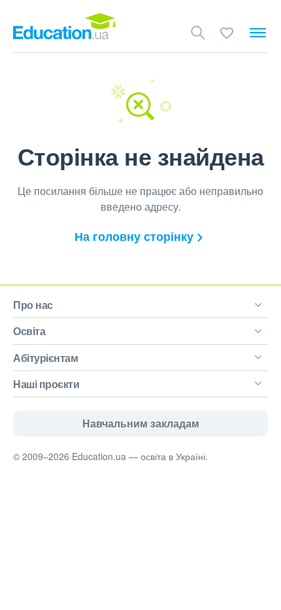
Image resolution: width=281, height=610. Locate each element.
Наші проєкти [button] (46, 383)
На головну (133, 236)
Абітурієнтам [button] (45, 357)
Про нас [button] (33, 304)
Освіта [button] (29, 330)
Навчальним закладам (140, 423)
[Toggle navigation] (258, 33)
